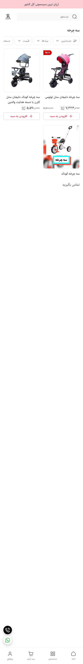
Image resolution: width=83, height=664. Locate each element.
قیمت (26, 41)
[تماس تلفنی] (7, 630)
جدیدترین (66, 41)
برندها (45, 41)
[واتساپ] (7, 640)
